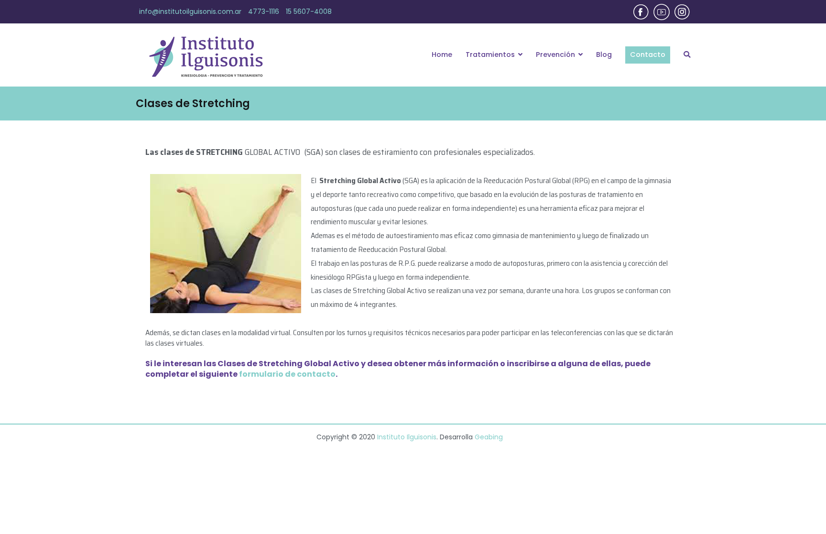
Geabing (489, 437)
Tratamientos (490, 54)
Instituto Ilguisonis (406, 437)
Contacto (647, 54)
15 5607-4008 (309, 11)
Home (442, 54)
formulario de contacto (287, 374)
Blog (604, 54)
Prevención (555, 54)
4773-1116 (263, 11)
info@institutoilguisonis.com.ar (190, 11)
